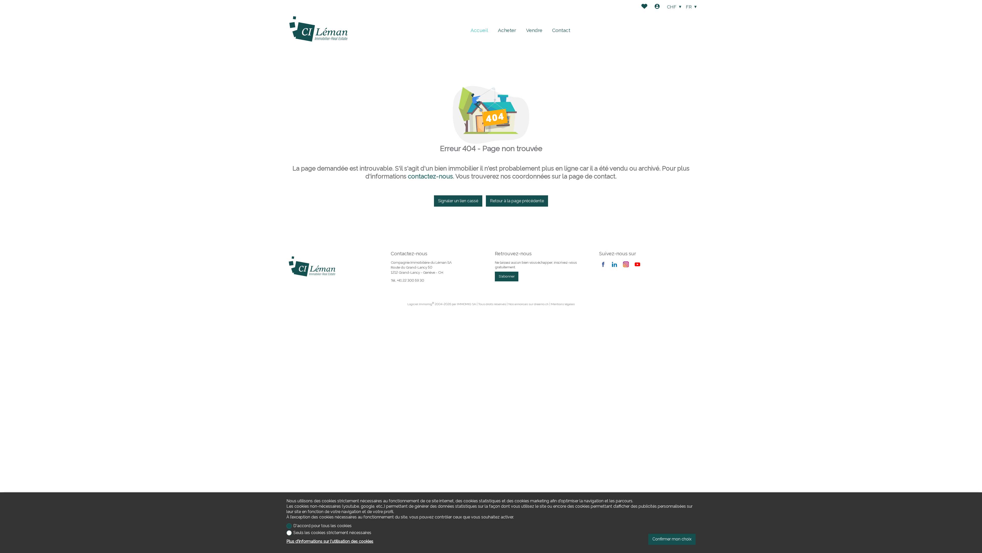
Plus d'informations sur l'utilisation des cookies (329, 541)
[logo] (318, 29)
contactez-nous (430, 176)
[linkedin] (614, 264)
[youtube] (637, 264)
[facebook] (603, 264)
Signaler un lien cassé (458, 200)
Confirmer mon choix (671, 539)
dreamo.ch (541, 304)
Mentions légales (563, 304)
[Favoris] (644, 7)
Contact (561, 30)
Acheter (507, 30)
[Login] (657, 7)
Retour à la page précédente (517, 200)
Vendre (534, 30)
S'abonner (507, 276)
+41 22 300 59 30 (410, 280)
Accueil (479, 30)
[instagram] (626, 264)
